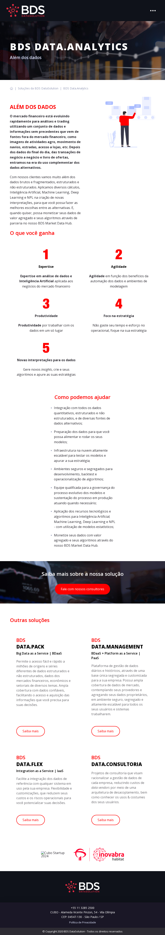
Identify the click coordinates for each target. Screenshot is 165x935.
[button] (153, 10)
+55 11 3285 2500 (82, 908)
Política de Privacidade (82, 922)
